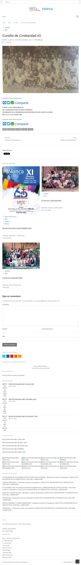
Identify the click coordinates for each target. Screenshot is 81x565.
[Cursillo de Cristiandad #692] (21, 255)
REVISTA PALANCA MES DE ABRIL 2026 (22, 399)
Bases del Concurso (10, 216)
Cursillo (24, 129)
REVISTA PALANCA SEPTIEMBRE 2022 (17, 228)
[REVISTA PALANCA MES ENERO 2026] (11, 463)
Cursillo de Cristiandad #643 (51, 201)
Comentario (5, 304)
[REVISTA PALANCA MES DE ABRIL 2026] (4, 406)
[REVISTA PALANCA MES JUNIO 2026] (4, 390)
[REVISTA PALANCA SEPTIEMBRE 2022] (21, 190)
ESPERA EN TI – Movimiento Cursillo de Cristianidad (17, 508)
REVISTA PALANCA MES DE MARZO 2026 (23, 416)
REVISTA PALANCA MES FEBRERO (13, 449)
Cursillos (7, 27)
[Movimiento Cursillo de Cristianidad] (40, 9)
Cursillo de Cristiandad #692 (12, 278)
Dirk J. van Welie (6, 42)
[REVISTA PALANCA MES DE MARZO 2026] (4, 423)
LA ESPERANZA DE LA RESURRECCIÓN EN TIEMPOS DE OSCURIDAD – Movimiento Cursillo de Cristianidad (34, 477)
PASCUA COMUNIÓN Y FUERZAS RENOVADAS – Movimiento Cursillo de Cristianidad (27, 503)
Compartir (22, 102)
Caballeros (11, 129)
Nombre (5, 329)
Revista (7, 224)
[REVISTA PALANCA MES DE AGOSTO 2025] (31, 467)
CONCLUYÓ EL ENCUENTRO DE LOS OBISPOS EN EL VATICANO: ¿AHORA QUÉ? (42, 489)
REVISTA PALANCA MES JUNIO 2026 (21, 384)
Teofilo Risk (5, 287)
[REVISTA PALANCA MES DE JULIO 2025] (50, 467)
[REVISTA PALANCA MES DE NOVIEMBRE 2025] (50, 463)
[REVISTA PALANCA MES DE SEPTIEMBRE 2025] (11, 467)
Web (3, 336)
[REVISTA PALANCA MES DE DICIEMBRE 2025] (31, 463)
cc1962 (18, 129)
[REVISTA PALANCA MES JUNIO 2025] (69, 467)
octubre (30, 129)
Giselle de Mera (6, 238)
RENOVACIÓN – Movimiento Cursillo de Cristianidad (17, 498)
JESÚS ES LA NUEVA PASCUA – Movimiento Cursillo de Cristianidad (22, 493)
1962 (4, 129)
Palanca (7, 221)
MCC (6, 30)
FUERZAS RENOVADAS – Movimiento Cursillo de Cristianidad (20, 482)
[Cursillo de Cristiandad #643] (60, 179)
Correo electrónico (47, 329)
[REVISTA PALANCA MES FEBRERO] (69, 459)
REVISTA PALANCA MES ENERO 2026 (13, 452)
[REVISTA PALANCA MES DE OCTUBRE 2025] (69, 463)
